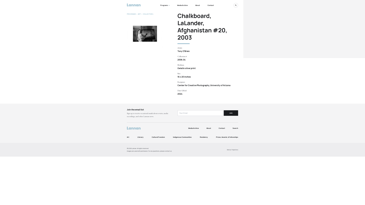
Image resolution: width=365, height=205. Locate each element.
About (197, 5)
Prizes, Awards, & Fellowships (227, 137)
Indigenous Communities (182, 137)
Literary (140, 137)
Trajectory (234, 150)
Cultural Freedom (158, 137)
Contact (210, 5)
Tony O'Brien (183, 51)
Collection (148, 14)
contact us (168, 151)
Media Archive (182, 5)
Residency (204, 137)
